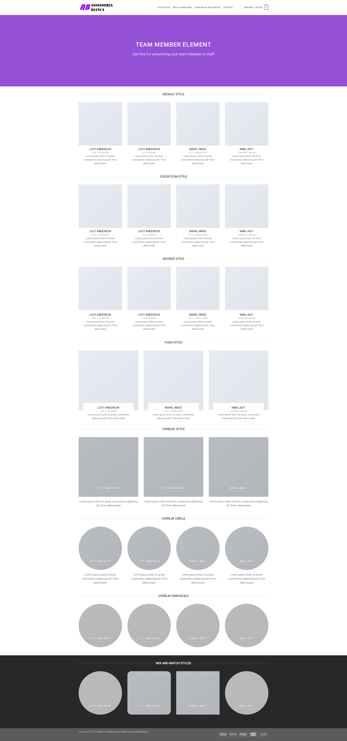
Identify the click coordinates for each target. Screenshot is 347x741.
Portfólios (164, 7)
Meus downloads (182, 7)
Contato (228, 7)
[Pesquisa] (236, 7)
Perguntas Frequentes (207, 7)
